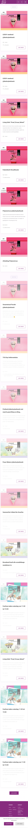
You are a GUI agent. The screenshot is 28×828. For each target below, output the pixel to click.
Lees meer (21, 47)
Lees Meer (19, 823)
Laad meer (14, 793)
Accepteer (9, 823)
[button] (18, 2)
